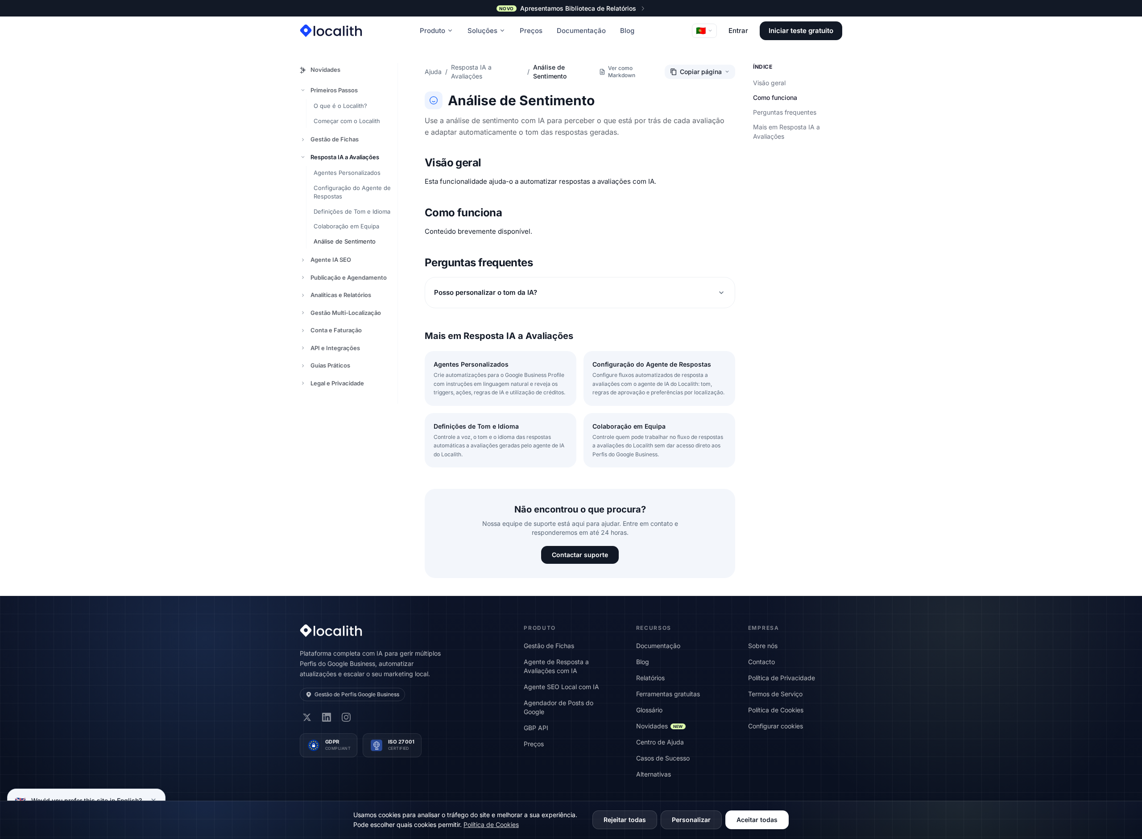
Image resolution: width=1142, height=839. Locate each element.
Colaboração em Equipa (346, 226)
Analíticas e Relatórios (340, 294)
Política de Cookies (775, 710)
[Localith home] (331, 31)
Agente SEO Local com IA (561, 686)
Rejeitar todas (625, 819)
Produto (432, 30)
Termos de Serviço (775, 694)
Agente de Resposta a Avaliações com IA (556, 666)
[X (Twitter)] (307, 717)
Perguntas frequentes (784, 112)
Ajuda (433, 71)
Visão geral (769, 83)
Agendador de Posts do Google (558, 707)
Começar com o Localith (347, 120)
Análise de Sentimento (345, 241)
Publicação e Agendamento (348, 277)
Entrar (738, 30)
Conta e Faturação (336, 330)
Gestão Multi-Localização (345, 312)
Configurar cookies (775, 726)
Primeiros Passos (334, 90)
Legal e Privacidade (337, 383)
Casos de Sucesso (663, 758)
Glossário (649, 710)
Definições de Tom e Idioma (352, 211)
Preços (531, 30)
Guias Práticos (330, 365)
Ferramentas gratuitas (668, 694)
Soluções (482, 30)
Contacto (761, 661)
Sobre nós (763, 645)
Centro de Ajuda (660, 742)
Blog (627, 30)
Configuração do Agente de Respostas (352, 192)
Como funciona (775, 97)
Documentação (581, 30)
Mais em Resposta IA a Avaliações (786, 131)
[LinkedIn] (326, 717)
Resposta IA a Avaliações (344, 157)
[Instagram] (346, 717)
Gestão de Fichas (334, 139)
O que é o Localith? (340, 105)
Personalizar (691, 819)
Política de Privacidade (781, 678)
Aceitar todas (757, 819)
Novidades (325, 69)
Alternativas (653, 774)
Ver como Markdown (621, 72)
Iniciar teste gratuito (801, 30)
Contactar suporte (580, 554)
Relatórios (650, 678)
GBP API (536, 728)
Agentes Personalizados (347, 172)
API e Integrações (335, 347)
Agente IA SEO (330, 259)
